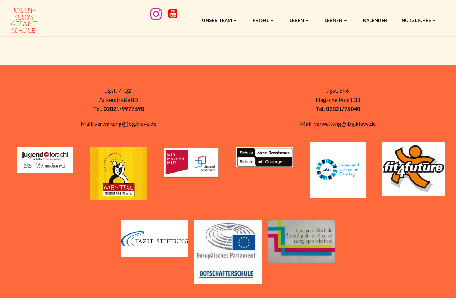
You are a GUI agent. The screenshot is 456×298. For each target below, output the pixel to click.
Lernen (333, 20)
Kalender (375, 20)
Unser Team (217, 20)
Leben (297, 20)
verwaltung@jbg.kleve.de (125, 123)
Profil (261, 20)
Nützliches (416, 20)
